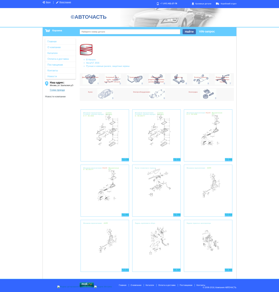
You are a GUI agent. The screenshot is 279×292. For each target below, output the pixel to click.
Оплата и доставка (58, 58)
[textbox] (130, 31)
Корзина (57, 30)
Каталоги (52, 53)
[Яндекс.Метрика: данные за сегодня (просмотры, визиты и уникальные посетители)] (103, 287)
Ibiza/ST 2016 (92, 63)
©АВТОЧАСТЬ (89, 17)
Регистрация (65, 2)
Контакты (52, 70)
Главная (52, 41)
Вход (48, 2)
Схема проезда (57, 90)
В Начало (91, 59)
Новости (52, 76)
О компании (54, 47)
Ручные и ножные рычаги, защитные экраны (107, 66)
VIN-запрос (207, 31)
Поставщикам (55, 64)
